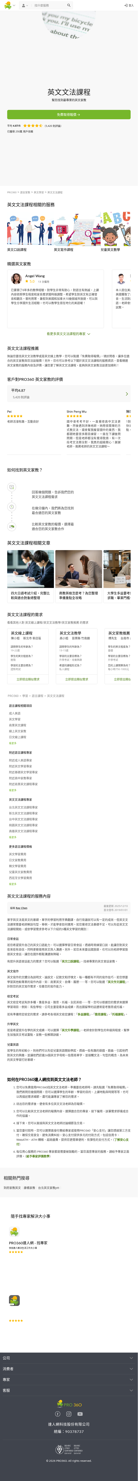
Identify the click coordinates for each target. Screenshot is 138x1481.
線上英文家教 (17, 731)
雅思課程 (100, 1014)
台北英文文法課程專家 (23, 807)
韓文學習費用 (17, 866)
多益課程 (83, 1014)
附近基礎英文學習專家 (23, 772)
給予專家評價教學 (37, 1156)
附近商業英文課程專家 (23, 784)
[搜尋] (69, 5)
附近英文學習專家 (20, 766)
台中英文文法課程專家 (23, 819)
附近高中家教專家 (20, 778)
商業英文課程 (17, 725)
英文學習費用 (17, 854)
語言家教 (25, 192)
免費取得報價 (66, 114)
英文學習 (39, 192)
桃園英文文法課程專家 (23, 825)
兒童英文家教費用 (20, 872)
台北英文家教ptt (48, 1188)
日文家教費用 (17, 860)
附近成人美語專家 (20, 760)
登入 (131, 5)
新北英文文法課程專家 (23, 813)
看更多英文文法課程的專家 (66, 334)
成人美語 (14, 713)
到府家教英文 (12, 1188)
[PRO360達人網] (58, 1415)
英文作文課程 (116, 982)
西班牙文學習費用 (20, 878)
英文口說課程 (70, 961)
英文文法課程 (55, 192)
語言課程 (37, 696)
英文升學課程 (70, 1030)
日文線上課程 (17, 737)
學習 (25, 696)
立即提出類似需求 (28, 679)
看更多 (13, 743)
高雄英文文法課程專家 (23, 831)
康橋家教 (29, 1188)
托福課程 (118, 1014)
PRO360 (12, 192)
